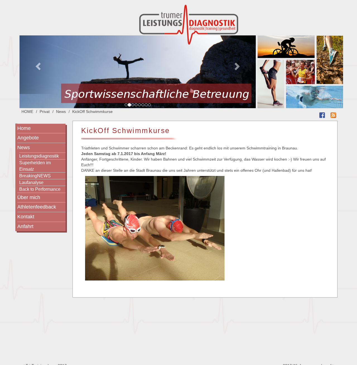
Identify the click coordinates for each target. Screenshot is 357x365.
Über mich (28, 197)
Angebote (28, 138)
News (61, 111)
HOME (27, 111)
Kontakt (25, 216)
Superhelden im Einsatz (35, 165)
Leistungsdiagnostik (39, 155)
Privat (45, 111)
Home (24, 128)
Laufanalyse (31, 182)
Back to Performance (40, 189)
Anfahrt (25, 226)
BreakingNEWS (35, 175)
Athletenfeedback (36, 207)
